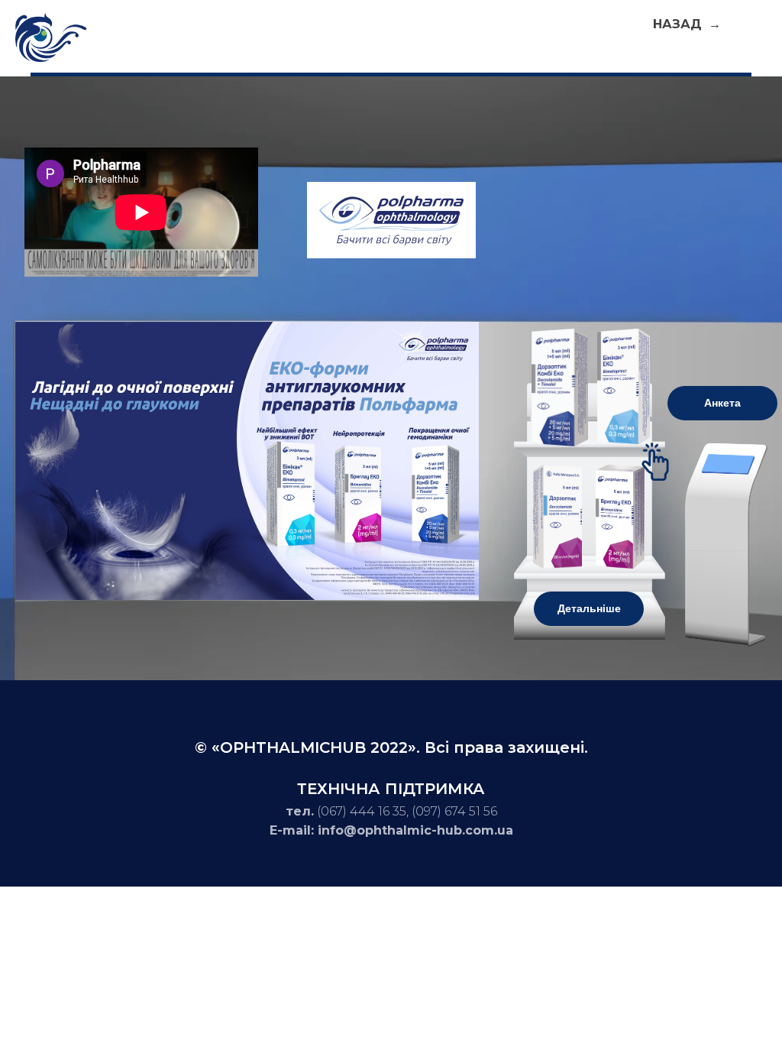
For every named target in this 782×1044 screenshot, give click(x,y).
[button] (623, 386)
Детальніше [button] (589, 608)
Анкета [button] (722, 403)
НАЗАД (679, 24)
